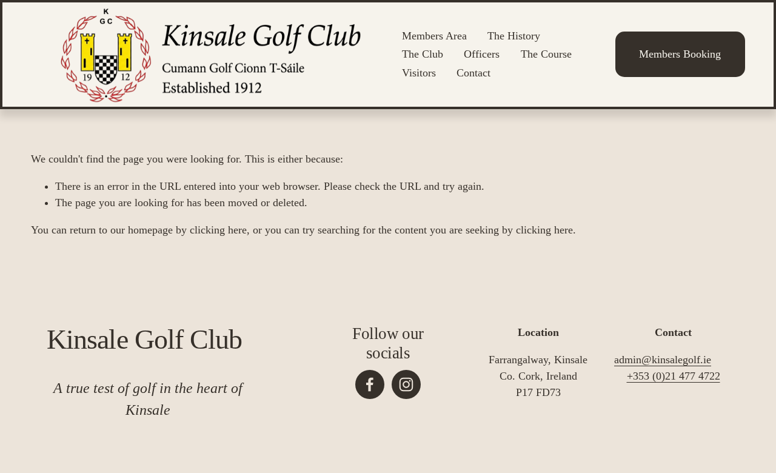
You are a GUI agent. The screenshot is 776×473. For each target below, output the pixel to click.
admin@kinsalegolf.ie (662, 360)
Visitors (419, 73)
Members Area (434, 36)
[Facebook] (369, 384)
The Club (422, 54)
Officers (482, 54)
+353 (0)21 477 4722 (673, 376)
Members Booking (680, 54)
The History (513, 36)
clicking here (218, 230)
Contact (473, 73)
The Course (546, 54)
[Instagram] (406, 384)
